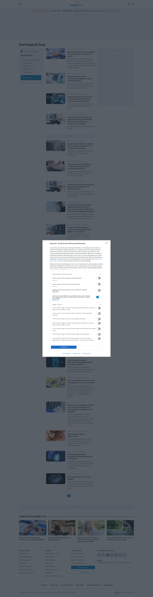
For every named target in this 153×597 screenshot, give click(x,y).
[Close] (107, 243)
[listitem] (76, 274)
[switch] (98, 278)
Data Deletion (66, 353)
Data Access (76, 353)
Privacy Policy (86, 353)
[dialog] (76, 298)
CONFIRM (63, 347)
